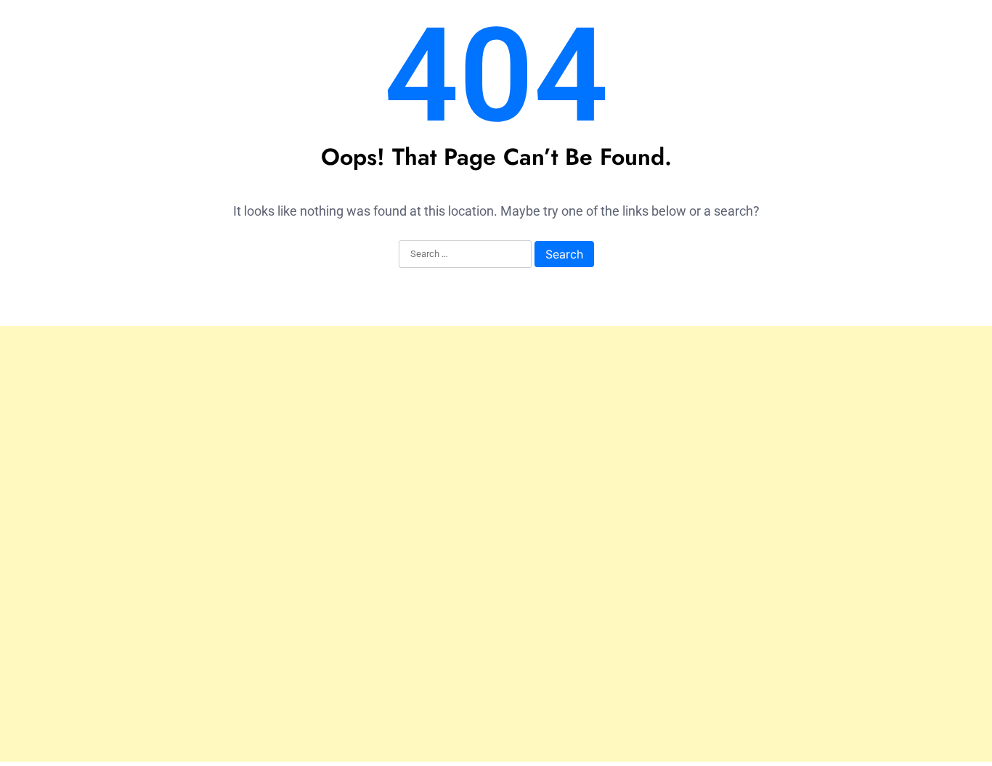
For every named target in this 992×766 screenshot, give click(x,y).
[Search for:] (465, 255)
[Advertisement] (496, 544)
